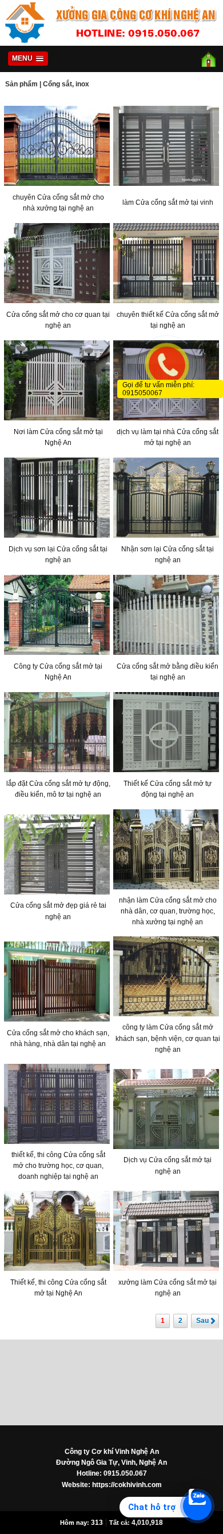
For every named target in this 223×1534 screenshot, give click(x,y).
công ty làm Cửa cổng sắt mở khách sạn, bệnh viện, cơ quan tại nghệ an (168, 1038)
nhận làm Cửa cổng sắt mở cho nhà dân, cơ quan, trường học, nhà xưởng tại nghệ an (168, 911)
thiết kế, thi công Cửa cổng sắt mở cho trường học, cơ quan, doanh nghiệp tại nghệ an (58, 1166)
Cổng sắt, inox (66, 84)
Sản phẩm (21, 84)
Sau (202, 1321)
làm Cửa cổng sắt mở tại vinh (167, 202)
